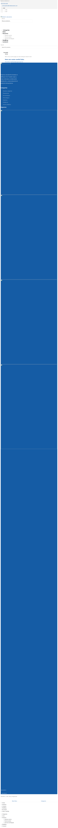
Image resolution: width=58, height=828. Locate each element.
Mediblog (4, 807)
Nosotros (5, 33)
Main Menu (14, 801)
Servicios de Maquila (9, 38)
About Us (10, 61)
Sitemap (16, 61)
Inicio (3, 815)
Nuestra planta (8, 37)
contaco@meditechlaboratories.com (9, 5)
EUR (6, 11)
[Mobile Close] (1, 799)
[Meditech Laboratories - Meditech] (6, 16)
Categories (43, 801)
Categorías (6, 30)
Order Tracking (5, 811)
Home (6, 61)
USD (4, 8)
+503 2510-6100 (4, 3)
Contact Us (20, 61)
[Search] (2, 24)
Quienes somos (8, 35)
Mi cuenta (4, 809)
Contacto (5, 42)
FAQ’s (13, 61)
